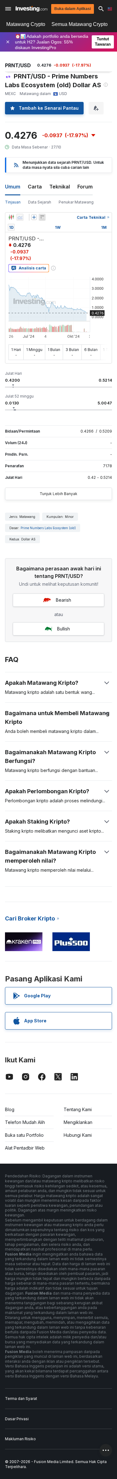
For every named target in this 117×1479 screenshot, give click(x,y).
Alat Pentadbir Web (25, 1148)
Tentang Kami (78, 1109)
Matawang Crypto (25, 24)
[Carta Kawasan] (20, 217)
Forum (85, 186)
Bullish (63, 628)
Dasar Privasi (17, 1418)
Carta (35, 186)
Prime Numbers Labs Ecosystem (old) (48, 528)
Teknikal (59, 186)
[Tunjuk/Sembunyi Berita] (42, 217)
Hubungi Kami (78, 1135)
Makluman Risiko (20, 1438)
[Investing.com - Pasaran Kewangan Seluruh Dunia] (31, 9)
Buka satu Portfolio (24, 1135)
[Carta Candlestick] (11, 217)
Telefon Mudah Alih (25, 1122)
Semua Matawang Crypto (79, 24)
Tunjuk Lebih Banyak (58, 493)
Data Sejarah (39, 202)
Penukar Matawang (76, 202)
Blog (9, 1109)
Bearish (63, 600)
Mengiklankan (78, 1122)
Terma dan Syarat (21, 1398)
